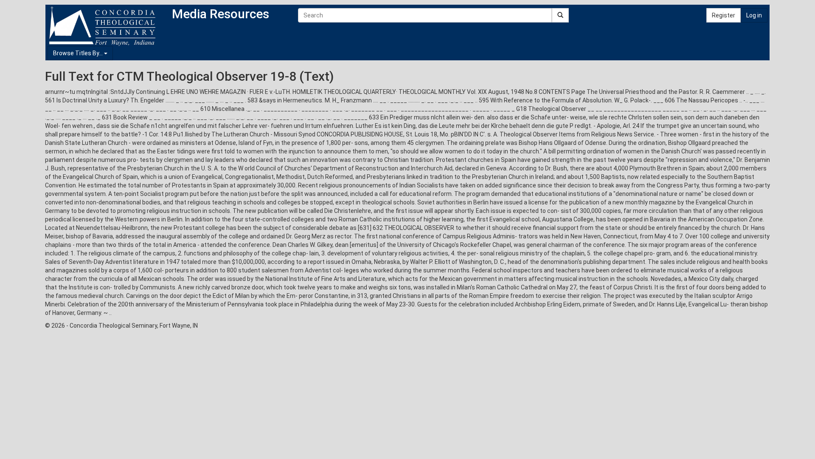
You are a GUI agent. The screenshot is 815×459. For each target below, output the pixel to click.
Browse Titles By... (78, 53)
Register (723, 15)
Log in (754, 15)
